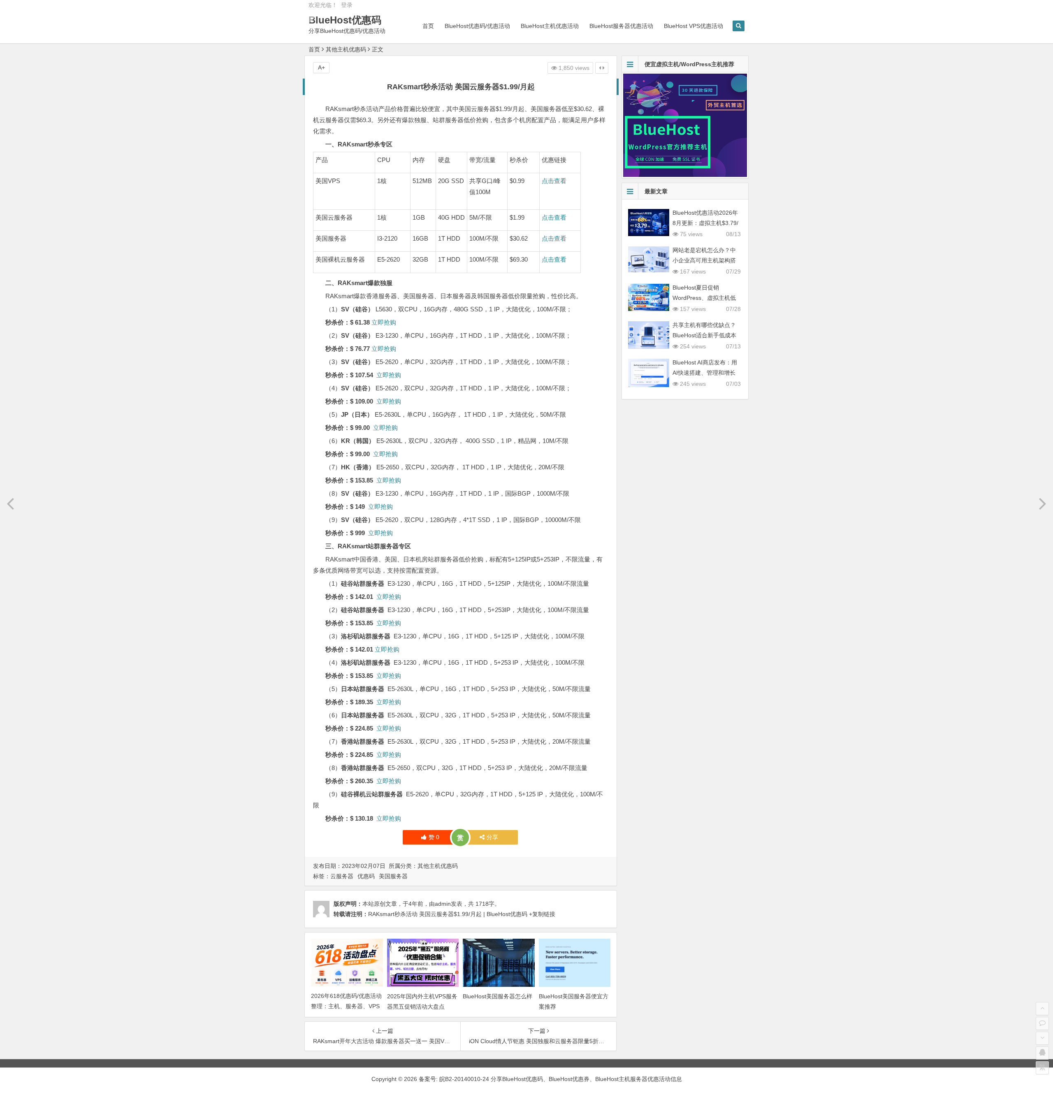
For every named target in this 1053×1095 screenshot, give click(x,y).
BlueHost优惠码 (344, 20)
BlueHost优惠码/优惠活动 (477, 26)
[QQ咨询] (1042, 1053)
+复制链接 (541, 914)
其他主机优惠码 (346, 49)
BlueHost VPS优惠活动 (693, 26)
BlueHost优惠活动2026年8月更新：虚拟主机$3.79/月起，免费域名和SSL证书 (707, 223)
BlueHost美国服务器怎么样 (497, 996)
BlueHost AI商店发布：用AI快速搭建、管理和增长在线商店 (705, 372)
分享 (492, 837)
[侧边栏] (601, 68)
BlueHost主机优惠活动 (550, 26)
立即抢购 (383, 322)
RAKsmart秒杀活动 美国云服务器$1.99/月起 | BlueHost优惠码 (447, 914)
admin (443, 903)
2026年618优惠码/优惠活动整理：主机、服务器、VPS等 (346, 1006)
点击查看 (554, 180)
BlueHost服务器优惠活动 (621, 26)
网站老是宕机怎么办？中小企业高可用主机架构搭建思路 (704, 260)
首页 (428, 26)
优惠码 (366, 876)
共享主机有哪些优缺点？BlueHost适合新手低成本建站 (704, 335)
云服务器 (341, 876)
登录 (347, 5)
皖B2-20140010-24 (465, 1079)
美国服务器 (393, 876)
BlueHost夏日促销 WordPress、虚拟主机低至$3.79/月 (704, 297)
